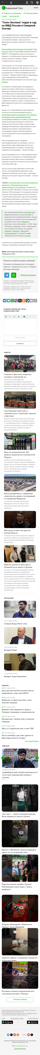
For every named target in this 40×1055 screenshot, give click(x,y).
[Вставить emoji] (24, 316)
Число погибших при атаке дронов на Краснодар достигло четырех (17, 736)
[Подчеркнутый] (14, 316)
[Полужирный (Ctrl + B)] (6, 316)
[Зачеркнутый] (19, 316)
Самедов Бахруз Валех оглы (15, 623)
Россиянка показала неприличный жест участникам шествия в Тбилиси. (18, 992)
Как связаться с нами (16, 1018)
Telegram (25, 222)
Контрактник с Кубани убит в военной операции (18, 720)
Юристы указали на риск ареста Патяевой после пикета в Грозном (18, 565)
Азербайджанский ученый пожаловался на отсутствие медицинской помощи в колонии (19, 775)
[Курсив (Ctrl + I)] (10, 316)
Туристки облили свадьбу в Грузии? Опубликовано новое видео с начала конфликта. (17, 886)
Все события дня (31, 741)
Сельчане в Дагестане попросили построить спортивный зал (17, 375)
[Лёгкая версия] (11, 3)
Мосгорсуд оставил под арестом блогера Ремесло (17, 531)
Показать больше (20, 999)
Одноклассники (10, 233)
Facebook (7, 231)
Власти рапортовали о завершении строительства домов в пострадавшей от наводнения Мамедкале (19, 496)
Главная (4, 16)
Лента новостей (14, 16)
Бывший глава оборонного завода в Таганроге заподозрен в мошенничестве (18, 710)
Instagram (15, 231)
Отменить (20, 343)
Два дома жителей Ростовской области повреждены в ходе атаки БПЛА (18, 691)
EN (6, 2)
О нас (3, 1018)
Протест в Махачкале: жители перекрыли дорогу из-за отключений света (19, 850)
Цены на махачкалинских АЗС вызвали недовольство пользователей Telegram (19, 454)
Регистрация (20, 338)
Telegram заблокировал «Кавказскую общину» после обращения (17, 925)
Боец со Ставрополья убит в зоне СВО (18, 728)
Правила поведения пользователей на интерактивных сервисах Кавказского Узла (20, 1041)
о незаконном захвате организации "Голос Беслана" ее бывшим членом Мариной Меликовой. (19, 115)
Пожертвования (33, 1018)
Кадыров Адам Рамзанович (15, 676)
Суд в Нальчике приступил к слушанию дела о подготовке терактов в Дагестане (20, 413)
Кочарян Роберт (10, 650)
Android (28, 212)
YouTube (27, 236)
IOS (33, 212)
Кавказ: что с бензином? (12, 13)
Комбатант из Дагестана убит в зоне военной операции (17, 701)
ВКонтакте (24, 231)
